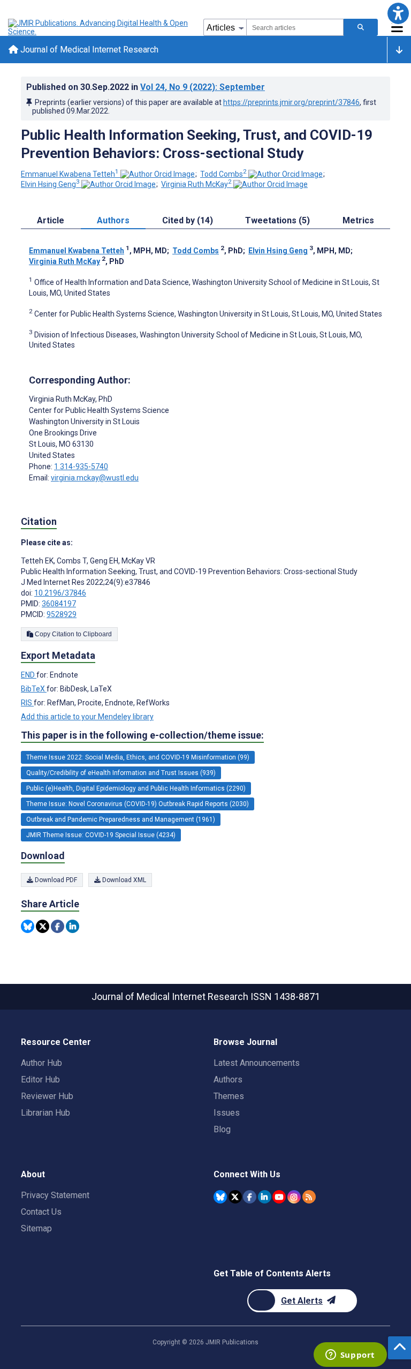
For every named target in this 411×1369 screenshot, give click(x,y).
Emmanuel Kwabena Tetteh (70, 174)
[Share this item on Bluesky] (27, 926)
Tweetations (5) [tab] (277, 220)
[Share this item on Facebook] (57, 926)
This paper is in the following (142, 735)
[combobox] (295, 27)
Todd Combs (223, 174)
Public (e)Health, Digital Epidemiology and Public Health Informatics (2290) (136, 788)
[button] (398, 13)
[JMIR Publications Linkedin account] (264, 1196)
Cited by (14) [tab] (187, 220)
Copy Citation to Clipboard (72, 634)
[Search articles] (361, 27)
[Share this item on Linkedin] (72, 926)
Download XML (123, 880)
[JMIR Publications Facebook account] (249, 1196)
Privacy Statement (55, 1195)
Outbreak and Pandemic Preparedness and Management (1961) (120, 819)
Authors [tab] (113, 220)
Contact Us (41, 1212)
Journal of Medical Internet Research (88, 49)
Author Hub (41, 1063)
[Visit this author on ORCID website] (157, 174)
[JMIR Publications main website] (99, 27)
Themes (229, 1096)
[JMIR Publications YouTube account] (279, 1196)
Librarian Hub (45, 1113)
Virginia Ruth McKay (196, 184)
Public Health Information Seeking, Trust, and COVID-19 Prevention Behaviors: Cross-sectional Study (196, 144)
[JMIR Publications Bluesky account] (220, 1196)
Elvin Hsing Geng (50, 184)
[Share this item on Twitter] (42, 926)
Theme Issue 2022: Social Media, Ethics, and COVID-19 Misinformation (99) (137, 757)
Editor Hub (40, 1079)
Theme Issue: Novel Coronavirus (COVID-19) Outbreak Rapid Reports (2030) (137, 804)
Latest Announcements (257, 1063)
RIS (27, 702)
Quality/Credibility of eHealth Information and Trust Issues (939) (121, 773)
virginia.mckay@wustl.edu (95, 477)
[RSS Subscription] (309, 1196)
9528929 (62, 614)
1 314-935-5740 (81, 466)
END (28, 675)
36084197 (59, 603)
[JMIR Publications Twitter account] (235, 1196)
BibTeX (34, 688)
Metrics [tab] (358, 220)
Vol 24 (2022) (202, 87)
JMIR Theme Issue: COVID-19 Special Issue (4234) (101, 835)
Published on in (145, 87)
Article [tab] (50, 220)
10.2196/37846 (60, 593)
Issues (227, 1113)
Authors (228, 1079)
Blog (222, 1129)
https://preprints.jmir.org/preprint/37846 (291, 102)
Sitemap (36, 1228)
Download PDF (55, 880)
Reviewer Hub (47, 1096)
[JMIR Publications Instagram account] (294, 1196)
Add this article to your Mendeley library (87, 716)
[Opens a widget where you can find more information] (350, 1355)
